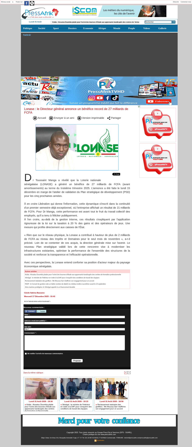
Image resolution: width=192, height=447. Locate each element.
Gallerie (162, 28)
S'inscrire (176, 2)
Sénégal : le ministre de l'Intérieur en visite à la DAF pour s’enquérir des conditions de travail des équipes (62, 278)
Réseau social (5, 2)
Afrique (102, 28)
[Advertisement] (100, 57)
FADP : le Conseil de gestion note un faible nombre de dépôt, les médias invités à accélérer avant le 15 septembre (65, 284)
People (131, 28)
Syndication (100, 440)
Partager (115, 117)
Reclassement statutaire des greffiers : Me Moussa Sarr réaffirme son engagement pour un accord (59, 281)
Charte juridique (89, 434)
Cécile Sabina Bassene (34, 293)
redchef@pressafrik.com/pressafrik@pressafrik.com (141, 438)
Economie (88, 28)
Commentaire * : (30, 333)
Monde (116, 28)
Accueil (41, 117)
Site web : (28, 327)
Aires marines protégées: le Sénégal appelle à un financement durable (50, 287)
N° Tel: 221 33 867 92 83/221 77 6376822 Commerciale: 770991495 (101, 438)
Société (41, 28)
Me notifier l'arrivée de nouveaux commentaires (45, 353)
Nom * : (27, 315)
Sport (56, 28)
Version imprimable (92, 117)
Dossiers (72, 28)
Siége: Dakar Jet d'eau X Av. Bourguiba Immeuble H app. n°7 (60, 438)
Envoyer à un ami (63, 117)
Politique (27, 28)
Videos (146, 28)
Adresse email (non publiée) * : (35, 321)
